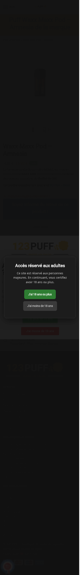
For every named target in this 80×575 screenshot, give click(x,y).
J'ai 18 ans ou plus (40, 294)
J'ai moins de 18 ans (40, 306)
